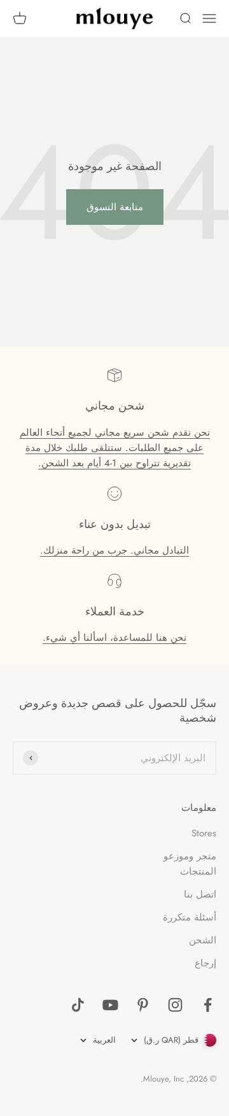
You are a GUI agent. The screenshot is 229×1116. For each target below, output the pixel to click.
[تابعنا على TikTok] (78, 1004)
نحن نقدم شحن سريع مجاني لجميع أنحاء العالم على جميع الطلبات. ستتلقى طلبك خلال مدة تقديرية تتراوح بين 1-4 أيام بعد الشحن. (115, 448)
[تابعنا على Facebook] (207, 1004)
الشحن (202, 940)
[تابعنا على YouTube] (110, 1004)
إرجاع (205, 963)
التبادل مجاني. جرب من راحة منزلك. (114, 550)
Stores (203, 833)
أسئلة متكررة (189, 917)
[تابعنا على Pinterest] (142, 1004)
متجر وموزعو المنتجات (189, 863)
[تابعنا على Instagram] (175, 1004)
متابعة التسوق (115, 207)
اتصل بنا (200, 894)
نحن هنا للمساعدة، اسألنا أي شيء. (114, 638)
